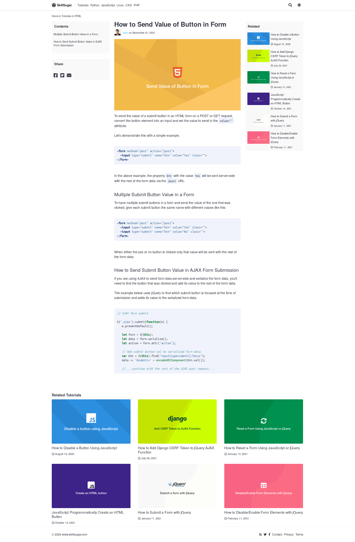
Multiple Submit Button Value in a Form (76, 34)
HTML (77, 16)
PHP (137, 5)
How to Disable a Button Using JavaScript (285, 36)
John (125, 32)
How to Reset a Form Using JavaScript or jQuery (283, 77)
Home (55, 16)
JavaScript (108, 5)
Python (94, 5)
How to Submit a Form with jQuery (284, 118)
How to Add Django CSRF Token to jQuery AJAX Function (284, 56)
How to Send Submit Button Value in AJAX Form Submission (78, 43)
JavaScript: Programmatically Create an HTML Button (285, 99)
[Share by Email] (69, 75)
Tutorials (83, 5)
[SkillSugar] (62, 5)
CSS (129, 5)
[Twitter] (265, 534)
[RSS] (260, 534)
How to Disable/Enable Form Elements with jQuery (284, 137)
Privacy (289, 534)
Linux (120, 5)
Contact (277, 534)
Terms (299, 534)
